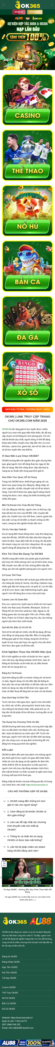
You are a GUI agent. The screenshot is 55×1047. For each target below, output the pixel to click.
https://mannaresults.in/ (37, 785)
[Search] (52, 4)
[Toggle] (4, 801)
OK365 (5, 429)
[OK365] (27, 4)
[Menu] (3, 4)
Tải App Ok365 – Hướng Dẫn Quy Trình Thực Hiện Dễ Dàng (27, 891)
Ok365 (5, 932)
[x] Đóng (46, 1042)
